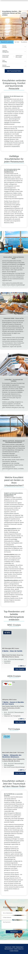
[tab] (7, 42)
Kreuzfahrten (24, 42)
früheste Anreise (5, 55)
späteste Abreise (19, 55)
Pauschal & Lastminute (7, 42)
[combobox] (14, 47)
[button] (7, 56)
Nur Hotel (17, 42)
